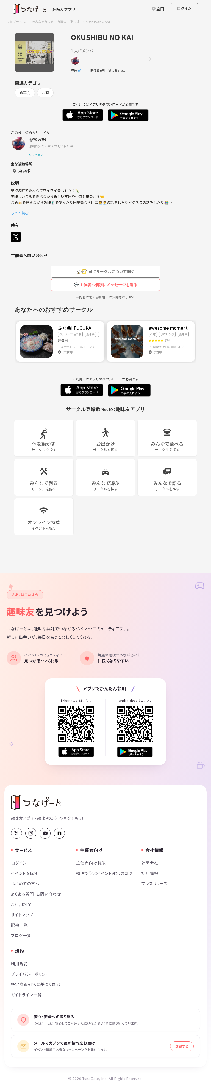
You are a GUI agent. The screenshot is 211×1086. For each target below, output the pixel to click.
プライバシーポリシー (30, 974)
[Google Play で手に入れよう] (135, 752)
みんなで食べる (43, 21)
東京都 (74, 21)
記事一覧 (19, 925)
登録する (181, 1046)
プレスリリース (154, 883)
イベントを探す (24, 873)
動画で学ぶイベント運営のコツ (104, 873)
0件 (82, 70)
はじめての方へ (25, 883)
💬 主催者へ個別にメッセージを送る (105, 284)
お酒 (45, 92)
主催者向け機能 (91, 863)
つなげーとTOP (17, 21)
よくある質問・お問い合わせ (36, 894)
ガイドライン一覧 (26, 994)
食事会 (61, 21)
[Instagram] (30, 833)
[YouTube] (45, 833)
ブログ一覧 (21, 935)
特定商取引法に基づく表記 (35, 984)
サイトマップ (22, 914)
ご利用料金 (21, 904)
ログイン (184, 8)
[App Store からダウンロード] (76, 752)
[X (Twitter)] (16, 833)
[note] (59, 833)
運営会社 (150, 863)
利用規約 (19, 963)
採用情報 (150, 873)
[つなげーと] (36, 802)
